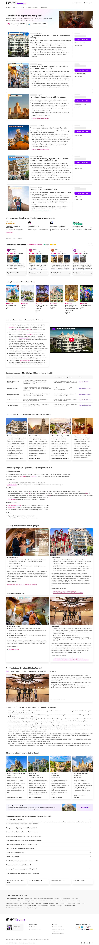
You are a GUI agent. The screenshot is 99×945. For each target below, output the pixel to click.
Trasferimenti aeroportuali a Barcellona (15, 908)
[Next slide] (92, 244)
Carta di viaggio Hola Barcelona (30, 901)
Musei (78, 903)
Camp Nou (43, 898)
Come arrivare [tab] (15, 671)
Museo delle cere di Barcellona (13, 901)
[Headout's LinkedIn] (81, 943)
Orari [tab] (7, 671)
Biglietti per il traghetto (32, 908)
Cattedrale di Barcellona (12, 903)
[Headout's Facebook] (89, 943)
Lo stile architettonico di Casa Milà (15, 458)
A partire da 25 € (83, 382)
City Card (63, 903)
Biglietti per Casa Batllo (35, 797)
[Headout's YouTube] (86, 943)
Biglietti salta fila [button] (12, 485)
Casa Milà (57, 898)
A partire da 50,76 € (84, 388)
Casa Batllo (50, 898)
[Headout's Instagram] (84, 943)
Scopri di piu (9, 232)
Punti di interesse (71, 903)
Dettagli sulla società (57, 926)
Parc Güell (36, 898)
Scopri (9, 7)
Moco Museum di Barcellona (72, 901)
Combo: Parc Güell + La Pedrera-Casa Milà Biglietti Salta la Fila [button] (68, 593)
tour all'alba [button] (11, 507)
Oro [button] (50, 495)
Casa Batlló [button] (28, 329)
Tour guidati (52, 905)
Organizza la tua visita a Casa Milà (15, 593)
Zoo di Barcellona (36, 903)
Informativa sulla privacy (58, 929)
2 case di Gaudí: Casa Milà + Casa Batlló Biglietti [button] (64, 591)
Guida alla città (43, 7)
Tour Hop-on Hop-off (42, 905)
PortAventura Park (65, 898)
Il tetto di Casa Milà (34, 458)
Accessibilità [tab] (42, 671)
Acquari (57, 903)
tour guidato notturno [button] (25, 360)
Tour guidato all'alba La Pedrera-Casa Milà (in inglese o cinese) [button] (68, 658)
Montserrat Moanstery (25, 903)
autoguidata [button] (11, 327)
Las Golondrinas (44, 901)
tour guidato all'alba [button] (24, 338)
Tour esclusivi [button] (29, 334)
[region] (18, 44)
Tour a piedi (60, 905)
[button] (10, 258)
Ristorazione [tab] (32, 671)
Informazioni (16, 7)
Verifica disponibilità (82, 39)
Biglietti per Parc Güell (56, 797)
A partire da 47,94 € (84, 400)
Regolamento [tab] (52, 671)
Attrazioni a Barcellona (32, 7)
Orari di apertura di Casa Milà (57, 699)
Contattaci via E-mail (36, 929)
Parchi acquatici (18, 905)
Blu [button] (30, 493)
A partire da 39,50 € (84, 394)
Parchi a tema (9, 905)
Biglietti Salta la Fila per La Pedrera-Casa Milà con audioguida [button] (22, 584)
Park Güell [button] (18, 329)
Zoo (25, 905)
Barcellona (8, 238)
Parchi (83, 903)
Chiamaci (33, 926)
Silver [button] (86, 493)
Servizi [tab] (24, 671)
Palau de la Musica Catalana (56, 901)
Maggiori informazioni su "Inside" (59, 458)
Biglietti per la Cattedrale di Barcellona (80, 796)
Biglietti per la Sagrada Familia (14, 797)
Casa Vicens (75, 898)
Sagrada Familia (28, 898)
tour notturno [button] (12, 499)
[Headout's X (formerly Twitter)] (91, 943)
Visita (23, 7)
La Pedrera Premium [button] (14, 649)
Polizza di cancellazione (58, 933)
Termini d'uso (55, 931)
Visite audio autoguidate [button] (14, 505)
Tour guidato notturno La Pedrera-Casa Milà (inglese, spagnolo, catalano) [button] (70, 659)
